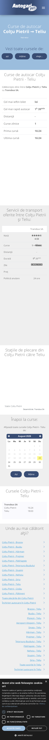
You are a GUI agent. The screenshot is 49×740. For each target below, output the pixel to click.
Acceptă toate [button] (14, 728)
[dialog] (24, 709)
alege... (39, 56)
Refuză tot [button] (37, 728)
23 (40, 458)
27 (25, 462)
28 (30, 462)
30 (40, 462)
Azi (16, 474)
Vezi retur (24, 37)
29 (34, 462)
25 (14, 462)
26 (20, 462)
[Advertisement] (24, 172)
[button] (24, 735)
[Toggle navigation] (43, 7)
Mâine (31, 474)
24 (9, 462)
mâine (22, 56)
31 (9, 466)
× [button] (46, 682)
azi (7, 56)
